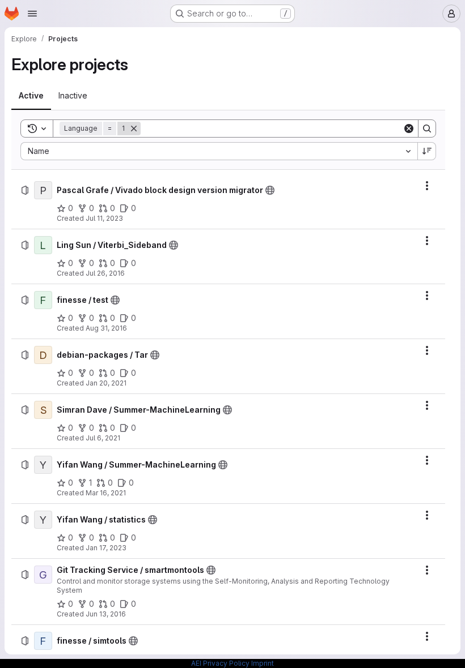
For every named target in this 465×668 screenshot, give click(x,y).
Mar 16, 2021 (106, 493)
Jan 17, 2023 (106, 547)
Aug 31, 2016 (106, 328)
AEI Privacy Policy (220, 663)
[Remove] (134, 128)
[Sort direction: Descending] (427, 151)
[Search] (427, 128)
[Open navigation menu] (32, 14)
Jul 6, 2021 (103, 438)
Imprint (262, 663)
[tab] (31, 96)
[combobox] (218, 151)
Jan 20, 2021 (106, 383)
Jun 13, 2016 (106, 614)
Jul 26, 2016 (105, 273)
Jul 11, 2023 (104, 218)
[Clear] (409, 128)
